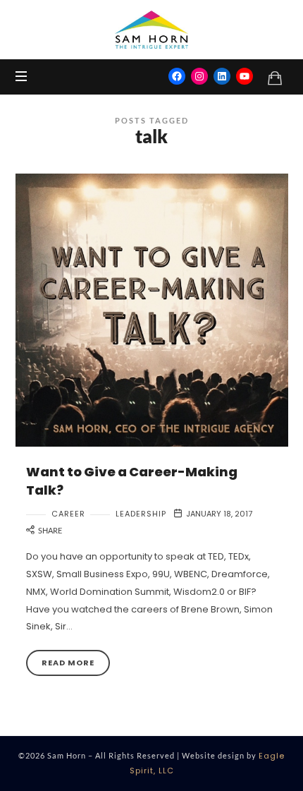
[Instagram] (199, 76)
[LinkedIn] (222, 76)
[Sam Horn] (151, 30)
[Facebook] (176, 76)
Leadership (141, 514)
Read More (68, 662)
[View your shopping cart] (274, 77)
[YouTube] (244, 76)
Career (68, 514)
